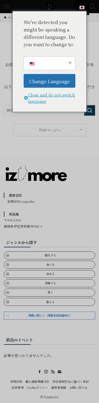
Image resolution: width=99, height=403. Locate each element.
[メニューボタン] (6, 6)
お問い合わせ (78, 387)
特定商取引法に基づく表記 (71, 381)
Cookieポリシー (37, 387)
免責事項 (18, 387)
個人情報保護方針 (37, 381)
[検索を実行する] (89, 110)
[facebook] (39, 371)
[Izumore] (49, 6)
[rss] (52, 371)
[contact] (59, 371)
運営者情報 (58, 387)
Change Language (49, 80)
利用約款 (16, 381)
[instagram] (46, 371)
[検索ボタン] (92, 6)
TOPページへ (50, 130)
